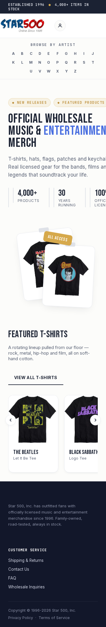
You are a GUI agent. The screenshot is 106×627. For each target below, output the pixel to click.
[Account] (60, 25)
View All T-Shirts (35, 377)
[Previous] (10, 420)
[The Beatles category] (33, 420)
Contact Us (18, 569)
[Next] (95, 420)
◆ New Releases (29, 102)
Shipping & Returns (26, 560)
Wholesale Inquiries (26, 587)
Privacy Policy (20, 618)
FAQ (12, 578)
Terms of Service (54, 618)
